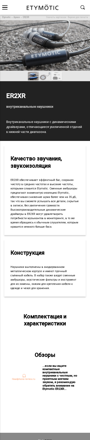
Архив (17, 17)
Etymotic (6, 17)
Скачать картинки (56, 17)
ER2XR (26, 17)
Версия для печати (78, 17)
